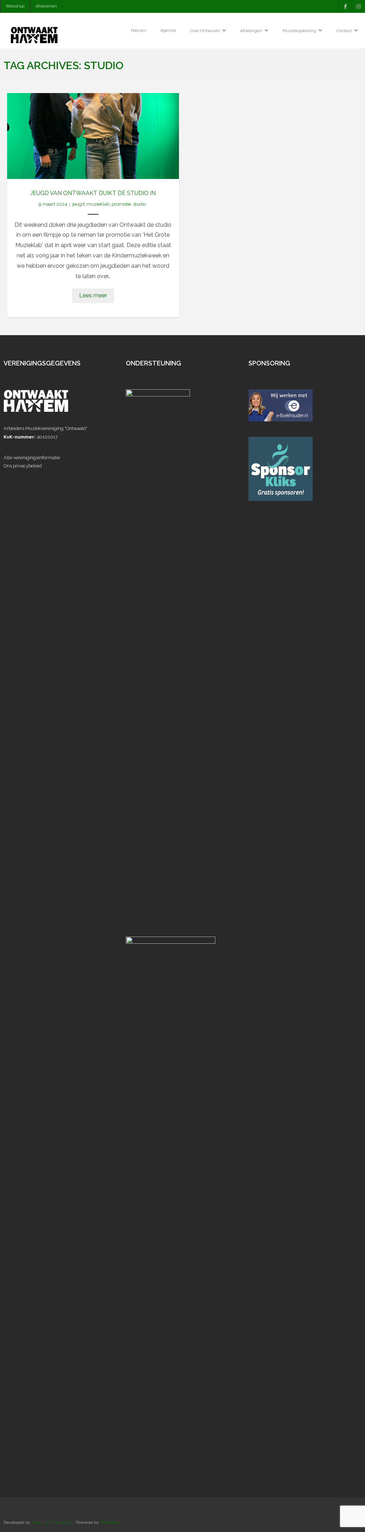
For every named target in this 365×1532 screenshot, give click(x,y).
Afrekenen (46, 6)
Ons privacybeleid (23, 465)
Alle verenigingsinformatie (32, 457)
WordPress (110, 1522)
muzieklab (98, 204)
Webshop (15, 6)
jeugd (78, 204)
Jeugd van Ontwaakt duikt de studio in (93, 193)
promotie (121, 204)
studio (139, 204)
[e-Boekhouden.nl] (280, 419)
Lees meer (93, 295)
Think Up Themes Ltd (52, 1522)
